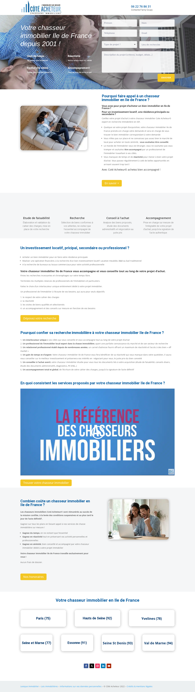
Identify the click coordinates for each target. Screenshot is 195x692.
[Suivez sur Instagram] (97, 666)
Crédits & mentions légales (139, 686)
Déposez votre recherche (39, 318)
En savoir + (112, 183)
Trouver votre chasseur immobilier (46, 483)
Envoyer (166, 77)
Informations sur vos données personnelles (80, 686)
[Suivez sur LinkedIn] (103, 666)
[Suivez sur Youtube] (109, 666)
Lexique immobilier (29, 686)
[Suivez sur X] (92, 666)
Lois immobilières (49, 686)
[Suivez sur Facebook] (86, 666)
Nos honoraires (33, 577)
